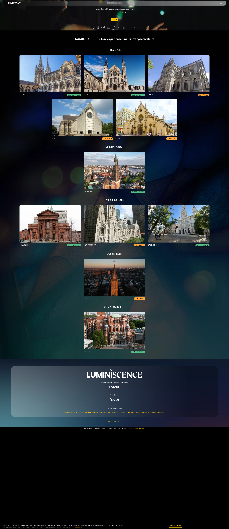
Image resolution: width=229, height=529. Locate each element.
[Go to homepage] (13, 3)
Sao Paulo (160, 413)
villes (114, 19)
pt (120, 422)
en (111, 422)
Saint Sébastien (79, 413)
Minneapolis (103, 413)
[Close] (226, 525)
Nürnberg (144, 413)
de (109, 422)
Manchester (152, 413)
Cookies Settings (175, 525)
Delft (109, 413)
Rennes (138, 413)
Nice (129, 413)
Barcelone (123, 413)
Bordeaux (88, 413)
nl (118, 422)
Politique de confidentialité (139, 428)
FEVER (130, 428)
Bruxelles (115, 413)
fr (221, 3)
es (114, 422)
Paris (133, 413)
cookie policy (78, 527)
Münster (95, 413)
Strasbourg (69, 413)
